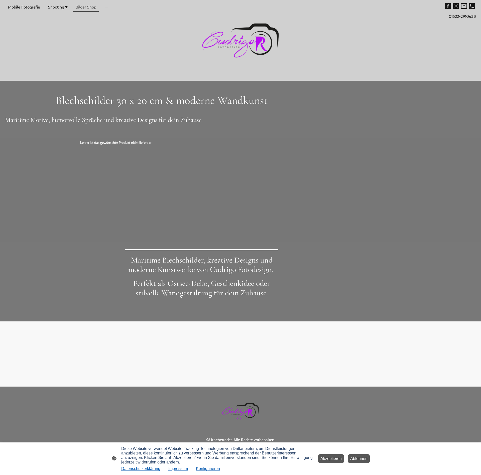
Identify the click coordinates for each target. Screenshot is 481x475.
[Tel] (472, 6)
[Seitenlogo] (240, 40)
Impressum (178, 468)
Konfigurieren (208, 468)
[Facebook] (448, 6)
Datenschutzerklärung (140, 468)
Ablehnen (359, 458)
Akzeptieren (331, 458)
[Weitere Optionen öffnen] (106, 7)
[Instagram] (456, 6)
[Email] (464, 6)
